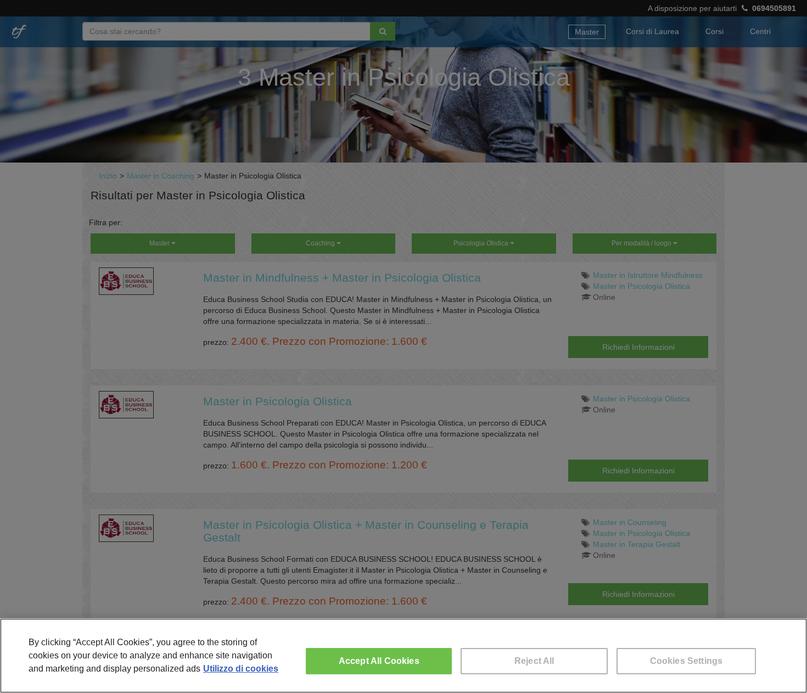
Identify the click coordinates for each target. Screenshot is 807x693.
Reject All (534, 661)
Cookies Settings (686, 661)
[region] (403, 655)
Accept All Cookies (379, 661)
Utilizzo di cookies (240, 668)
